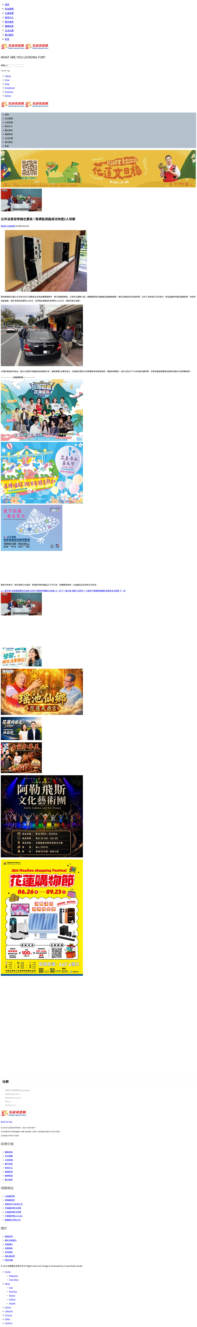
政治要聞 (9, 8)
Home (8, 1271)
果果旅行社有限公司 (13, 1204)
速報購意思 (10, 1200)
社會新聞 (9, 13)
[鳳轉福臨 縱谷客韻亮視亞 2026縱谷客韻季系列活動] (42, 502)
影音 (7, 39)
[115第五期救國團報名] (21, 666)
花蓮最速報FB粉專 (13, 1207)
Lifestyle (9, 1311)
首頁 (7, 4)
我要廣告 (9, 1248)
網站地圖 (9, 1260)
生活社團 (9, 30)
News (7, 1283)
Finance (8, 1315)
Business (13, 1291)
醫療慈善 (9, 26)
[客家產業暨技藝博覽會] (31, 550)
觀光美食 (9, 21)
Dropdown (10, 87)
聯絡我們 (9, 1236)
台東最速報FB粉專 (13, 1211)
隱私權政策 (10, 1256)
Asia (11, 1287)
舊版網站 (9, 1152)
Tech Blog (13, 1279)
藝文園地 (9, 34)
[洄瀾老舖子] (21, 773)
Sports (8, 1307)
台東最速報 (10, 1196)
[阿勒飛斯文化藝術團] (42, 857)
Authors (8, 1323)
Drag (7, 83)
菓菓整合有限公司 (13, 1219)
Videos (8, 76)
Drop (7, 79)
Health (12, 1303)
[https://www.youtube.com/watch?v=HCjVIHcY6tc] (21, 210)
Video (7, 1319)
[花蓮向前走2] (21, 740)
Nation (8, 95)
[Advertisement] (62, 566)
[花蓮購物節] (42, 975)
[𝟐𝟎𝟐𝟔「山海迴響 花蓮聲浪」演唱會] (42, 440)
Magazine (13, 1275)
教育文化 (9, 17)
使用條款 (9, 1252)
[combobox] (14, 66)
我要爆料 (9, 1244)
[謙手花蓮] (42, 715)
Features (9, 91)
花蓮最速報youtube (14, 1215)
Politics (12, 1299)
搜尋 (3, 65)
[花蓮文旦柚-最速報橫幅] (98, 186)
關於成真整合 (11, 1240)
